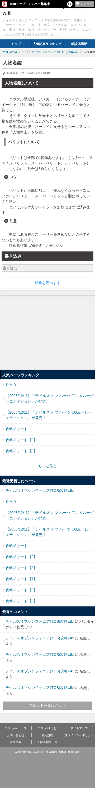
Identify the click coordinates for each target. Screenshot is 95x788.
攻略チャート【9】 (21, 440)
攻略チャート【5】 (21, 601)
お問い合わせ (15, 735)
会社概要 (15, 742)
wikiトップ (17, 4)
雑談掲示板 (79, 44)
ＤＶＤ (11, 385)
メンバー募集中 (39, 4)
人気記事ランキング (47, 44)
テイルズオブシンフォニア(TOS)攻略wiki (40, 490)
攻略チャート (17, 429)
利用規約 (47, 735)
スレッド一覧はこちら (47, 705)
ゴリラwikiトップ (15, 728)
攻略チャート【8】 (21, 451)
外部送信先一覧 (47, 742)
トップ (16, 44)
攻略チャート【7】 (21, 579)
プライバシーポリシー (79, 735)
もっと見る (47, 466)
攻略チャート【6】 (21, 590)
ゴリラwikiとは (47, 728)
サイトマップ (79, 728)
